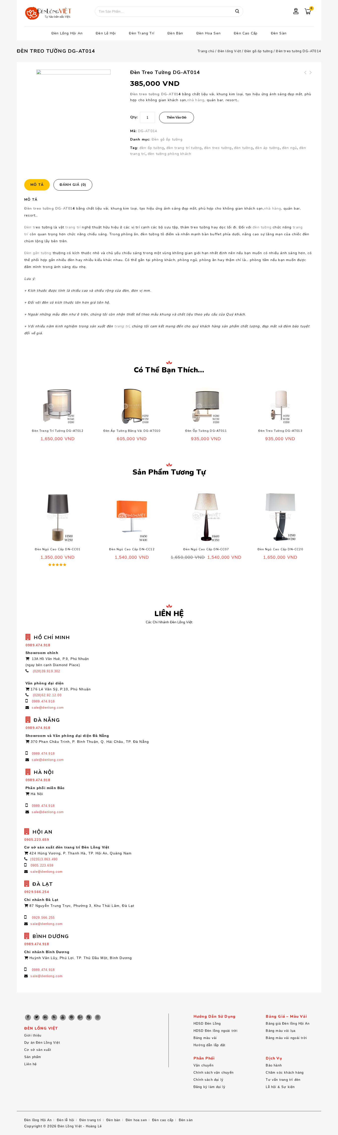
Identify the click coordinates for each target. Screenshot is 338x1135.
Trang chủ (206, 51)
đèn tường (243, 147)
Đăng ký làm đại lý (209, 1087)
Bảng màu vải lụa (280, 1031)
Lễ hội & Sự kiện (280, 1087)
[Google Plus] (80, 1017)
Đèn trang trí (141, 33)
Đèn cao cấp (246, 33)
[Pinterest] (71, 1017)
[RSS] (54, 1017)
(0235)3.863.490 (44, 859)
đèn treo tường (218, 147)
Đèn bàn (175, 33)
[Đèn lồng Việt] (47, 13)
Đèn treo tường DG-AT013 (311, 78)
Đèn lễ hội (106, 33)
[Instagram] (98, 1017)
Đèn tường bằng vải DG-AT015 (305, 78)
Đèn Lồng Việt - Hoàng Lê (80, 1126)
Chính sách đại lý (208, 1080)
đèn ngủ (289, 147)
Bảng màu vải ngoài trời (286, 1038)
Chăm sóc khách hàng (285, 1072)
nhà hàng (196, 100)
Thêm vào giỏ (176, 117)
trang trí (73, 227)
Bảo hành (274, 1065)
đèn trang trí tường (184, 147)
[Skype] (89, 1017)
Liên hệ (30, 1064)
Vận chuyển (203, 1065)
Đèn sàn (279, 33)
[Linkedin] (45, 1017)
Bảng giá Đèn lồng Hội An (288, 1023)
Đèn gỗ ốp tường (258, 51)
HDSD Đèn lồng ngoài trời (215, 1031)
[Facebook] (28, 1017)
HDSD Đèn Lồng (207, 1023)
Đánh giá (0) (73, 184)
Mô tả (37, 184)
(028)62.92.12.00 (47, 695)
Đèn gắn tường (38, 253)
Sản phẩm (32, 1057)
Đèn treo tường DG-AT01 (154, 94)
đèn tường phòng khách (169, 153)
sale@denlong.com (48, 707)
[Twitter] (37, 1017)
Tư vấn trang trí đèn (283, 1080)
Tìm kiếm (237, 11)
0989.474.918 (43, 701)
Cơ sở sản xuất (37, 1050)
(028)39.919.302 (46, 671)
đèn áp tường (267, 147)
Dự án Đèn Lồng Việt (42, 1042)
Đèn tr (30, 227)
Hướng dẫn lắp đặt (209, 1045)
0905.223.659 (42, 865)
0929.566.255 (43, 917)
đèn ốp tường (152, 147)
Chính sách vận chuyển (213, 1072)
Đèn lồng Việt (229, 51)
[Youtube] (63, 1017)
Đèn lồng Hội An (67, 33)
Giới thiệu (32, 1035)
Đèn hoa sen (208, 33)
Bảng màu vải (205, 1038)
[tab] (38, 185)
